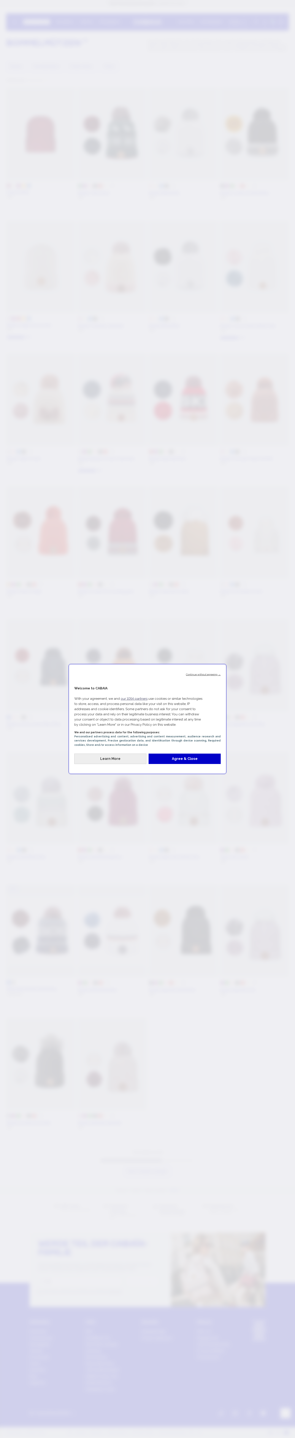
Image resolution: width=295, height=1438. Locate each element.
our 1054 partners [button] (134, 699)
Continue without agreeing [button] (203, 674)
